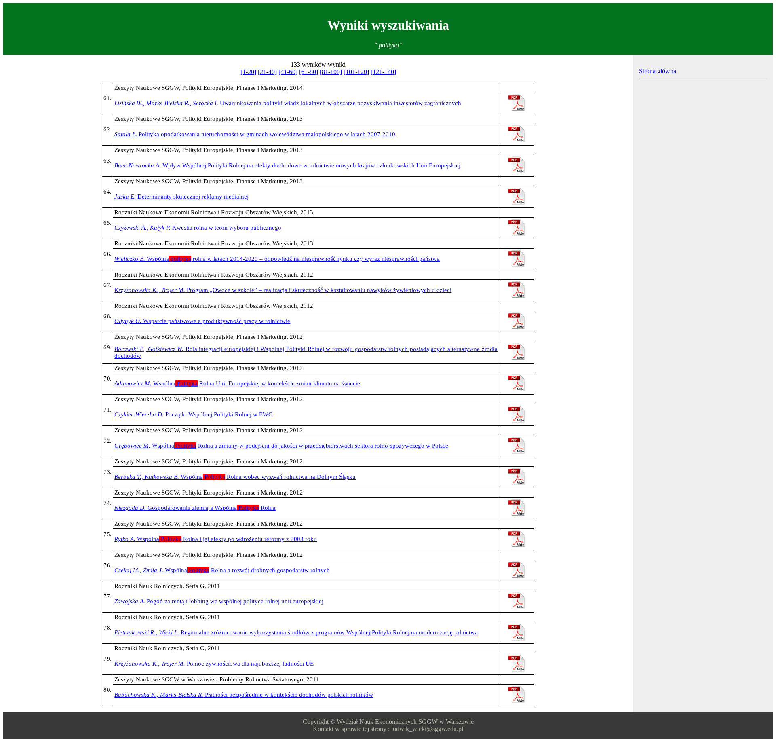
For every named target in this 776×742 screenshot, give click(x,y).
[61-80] (308, 71)
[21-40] (267, 71)
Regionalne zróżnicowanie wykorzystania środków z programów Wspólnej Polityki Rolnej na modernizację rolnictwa (296, 632)
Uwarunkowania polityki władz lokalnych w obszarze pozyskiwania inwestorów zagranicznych (287, 103)
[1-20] (248, 71)
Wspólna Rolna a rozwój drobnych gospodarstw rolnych (222, 570)
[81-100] (331, 71)
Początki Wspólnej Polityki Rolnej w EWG (193, 414)
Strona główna (657, 71)
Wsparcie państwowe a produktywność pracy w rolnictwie (202, 321)
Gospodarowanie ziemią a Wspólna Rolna (195, 508)
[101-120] (356, 71)
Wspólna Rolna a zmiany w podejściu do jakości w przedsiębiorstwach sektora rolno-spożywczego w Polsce (281, 445)
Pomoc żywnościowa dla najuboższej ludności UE (214, 663)
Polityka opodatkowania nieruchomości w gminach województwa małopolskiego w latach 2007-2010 (254, 134)
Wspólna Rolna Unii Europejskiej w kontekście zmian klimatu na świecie (237, 383)
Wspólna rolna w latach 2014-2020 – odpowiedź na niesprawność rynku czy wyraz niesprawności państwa (277, 259)
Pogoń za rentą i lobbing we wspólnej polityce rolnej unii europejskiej (218, 601)
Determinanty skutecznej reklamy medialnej (181, 196)
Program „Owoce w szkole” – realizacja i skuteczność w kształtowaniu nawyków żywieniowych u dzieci (282, 290)
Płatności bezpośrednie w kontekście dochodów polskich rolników (243, 694)
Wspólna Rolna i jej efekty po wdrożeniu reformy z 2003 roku (215, 539)
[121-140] (383, 71)
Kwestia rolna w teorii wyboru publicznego (197, 227)
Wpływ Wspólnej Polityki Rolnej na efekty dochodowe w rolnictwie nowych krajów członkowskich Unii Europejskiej (287, 165)
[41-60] (287, 71)
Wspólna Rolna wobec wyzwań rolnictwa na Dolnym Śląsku (235, 477)
